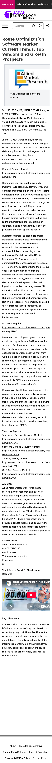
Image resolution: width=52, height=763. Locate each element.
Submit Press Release (14, 752)
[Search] (33, 26)
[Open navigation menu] (5, 26)
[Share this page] (48, 26)
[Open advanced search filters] (40, 26)
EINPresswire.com (21, 114)
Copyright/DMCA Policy (17, 758)
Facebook (7, 560)
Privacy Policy (40, 758)
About (13, 746)
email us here (9, 552)
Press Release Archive (30, 746)
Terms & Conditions (39, 752)
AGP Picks (7, 4)
